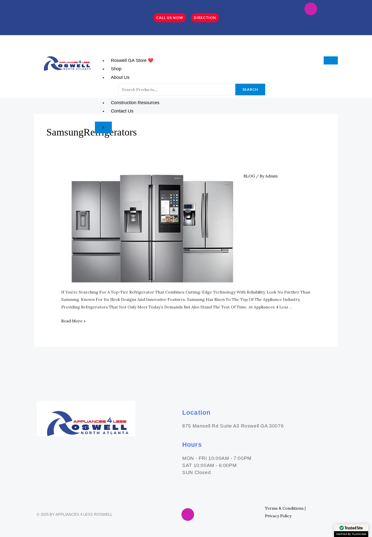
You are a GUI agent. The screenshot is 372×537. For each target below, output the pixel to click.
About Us (120, 77)
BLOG (249, 175)
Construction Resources (135, 102)
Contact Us (122, 111)
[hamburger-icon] (331, 60)
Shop (116, 68)
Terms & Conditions (284, 508)
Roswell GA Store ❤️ (132, 60)
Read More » (73, 320)
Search (250, 89)
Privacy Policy (278, 515)
